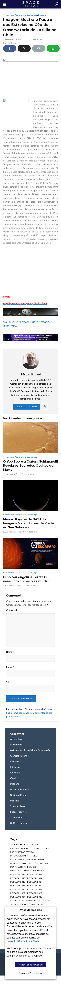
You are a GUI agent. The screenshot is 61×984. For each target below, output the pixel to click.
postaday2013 (17, 878)
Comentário (12, 610)
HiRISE (41, 859)
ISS (33, 863)
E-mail (10, 667)
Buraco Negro (32, 844)
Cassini (14, 848)
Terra (6, 325)
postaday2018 (17, 885)
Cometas (24, 848)
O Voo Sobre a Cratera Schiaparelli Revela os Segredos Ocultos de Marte (30, 466)
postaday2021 (34, 889)
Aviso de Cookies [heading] (30, 909)
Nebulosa (37, 870)
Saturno (15, 900)
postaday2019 (34, 885)
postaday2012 (27, 322)
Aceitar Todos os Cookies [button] (30, 964)
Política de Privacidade (26, 941)
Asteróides (16, 844)
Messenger (16, 870)
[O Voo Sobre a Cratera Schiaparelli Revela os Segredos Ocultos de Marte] (30, 437)
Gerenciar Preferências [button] (30, 973)
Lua (12, 867)
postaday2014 (34, 878)
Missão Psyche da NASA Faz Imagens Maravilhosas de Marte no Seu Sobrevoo (28, 523)
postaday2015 (17, 882)
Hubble (14, 863)
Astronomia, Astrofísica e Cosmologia (20, 15)
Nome (10, 652)
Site (8, 682)
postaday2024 (17, 897)
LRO (46, 863)
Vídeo (14, 325)
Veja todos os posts (26, 406)
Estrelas (33, 855)
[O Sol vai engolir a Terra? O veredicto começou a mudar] (30, 553)
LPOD (39, 863)
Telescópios (43, 322)
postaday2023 (34, 893)
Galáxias (31, 859)
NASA (26, 870)
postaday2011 (17, 874)
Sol (41, 900)
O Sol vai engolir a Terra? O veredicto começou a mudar (26, 579)
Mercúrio (30, 867)
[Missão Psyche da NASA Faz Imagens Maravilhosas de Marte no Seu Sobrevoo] (30, 495)
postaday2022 (17, 893)
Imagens (42, 15)
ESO (5, 322)
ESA (45, 848)
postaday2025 (34, 897)
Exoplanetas (17, 859)
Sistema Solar (29, 900)
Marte (19, 867)
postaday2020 (17, 889)
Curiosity (37, 848)
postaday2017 (34, 882)
